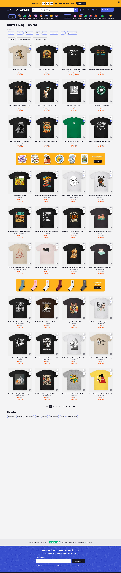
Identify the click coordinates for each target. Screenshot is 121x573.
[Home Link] (22, 10)
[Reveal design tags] (30, 65)
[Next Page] (73, 406)
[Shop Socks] (60, 291)
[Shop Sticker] (60, 164)
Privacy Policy (57, 565)
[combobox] (53, 10)
